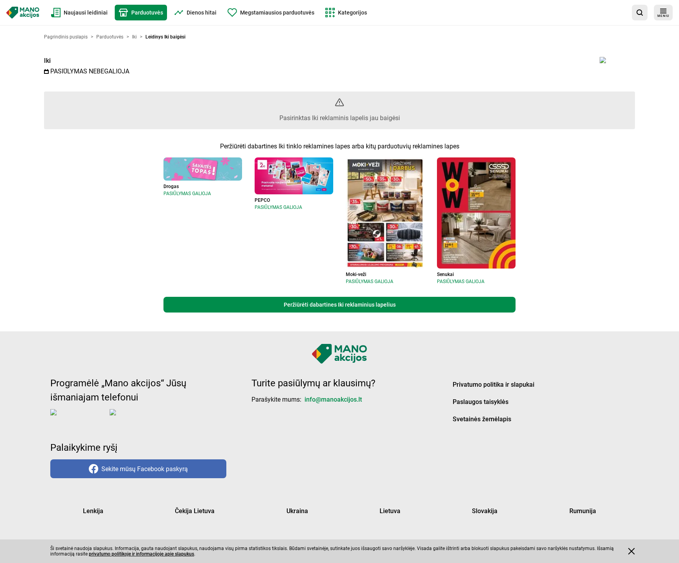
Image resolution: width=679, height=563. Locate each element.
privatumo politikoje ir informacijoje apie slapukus (141, 554)
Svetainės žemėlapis (482, 419)
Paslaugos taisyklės (480, 402)
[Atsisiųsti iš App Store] (78, 418)
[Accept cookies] (631, 551)
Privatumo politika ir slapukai (493, 384)
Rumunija (582, 511)
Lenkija (93, 511)
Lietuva (390, 511)
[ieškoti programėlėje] (640, 12)
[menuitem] (79, 12)
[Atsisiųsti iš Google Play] (141, 418)
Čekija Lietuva (195, 511)
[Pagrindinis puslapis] (22, 12)
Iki (47, 60)
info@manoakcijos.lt (333, 399)
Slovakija (484, 511)
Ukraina (297, 511)
